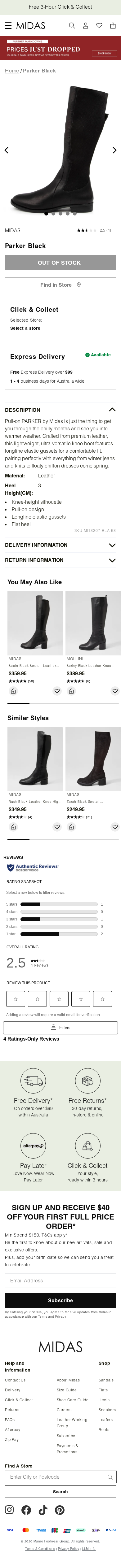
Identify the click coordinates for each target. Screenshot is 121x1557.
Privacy (80, 353)
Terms (62, 353)
